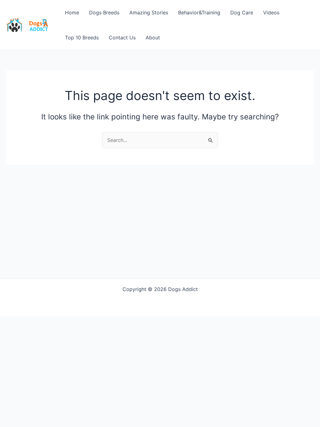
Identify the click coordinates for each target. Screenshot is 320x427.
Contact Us (122, 37)
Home (72, 12)
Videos (271, 12)
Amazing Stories (148, 12)
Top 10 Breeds (82, 37)
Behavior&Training (199, 12)
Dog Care (241, 12)
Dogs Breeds (104, 12)
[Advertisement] (160, 211)
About (153, 37)
